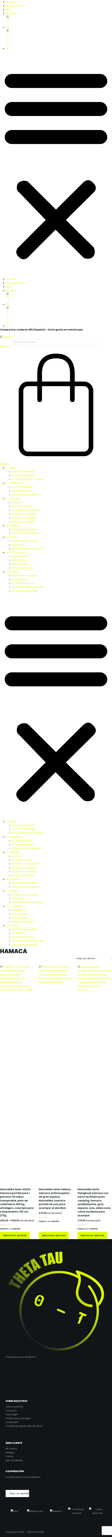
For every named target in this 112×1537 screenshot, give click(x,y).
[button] (56, 164)
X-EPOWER (12, 571)
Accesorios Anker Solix (24, 591)
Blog (8, 9)
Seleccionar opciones (15, 1235)
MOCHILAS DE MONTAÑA (26, 533)
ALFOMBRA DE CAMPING (25, 510)
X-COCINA (12, 537)
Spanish (23, 1493)
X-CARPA (11, 468)
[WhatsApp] (56, 1389)
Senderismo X (13, 525)
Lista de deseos (14, 1460)
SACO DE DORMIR (22, 487)
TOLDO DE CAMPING (23, 475)
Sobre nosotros (14, 5)
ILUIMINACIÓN (19, 556)
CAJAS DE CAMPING (23, 521)
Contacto (11, 2)
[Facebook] (56, 1377)
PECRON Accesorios (23, 583)
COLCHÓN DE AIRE (22, 506)
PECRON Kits (19, 579)
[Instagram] (56, 1365)
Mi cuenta (11, 13)
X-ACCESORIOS (14, 552)
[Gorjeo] (56, 1383)
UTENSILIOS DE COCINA (25, 541)
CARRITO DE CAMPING (24, 518)
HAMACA (17, 502)
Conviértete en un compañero (23, 1477)
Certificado (12, 1422)
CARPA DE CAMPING (23, 471)
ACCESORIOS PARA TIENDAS (27, 479)
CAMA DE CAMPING (23, 491)
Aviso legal (12, 1414)
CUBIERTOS (18, 544)
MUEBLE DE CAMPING (24, 514)
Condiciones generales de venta (24, 1426)
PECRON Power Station (25, 575)
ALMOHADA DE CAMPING (26, 494)
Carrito (10, 1456)
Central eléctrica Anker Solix (28, 587)
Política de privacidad (18, 1418)
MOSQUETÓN (19, 560)
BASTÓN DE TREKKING (24, 529)
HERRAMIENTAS (20, 564)
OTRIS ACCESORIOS (23, 568)
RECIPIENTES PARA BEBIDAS (27, 548)
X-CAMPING (13, 498)
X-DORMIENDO (14, 483)
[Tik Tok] (56, 1371)
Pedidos (10, 1452)
